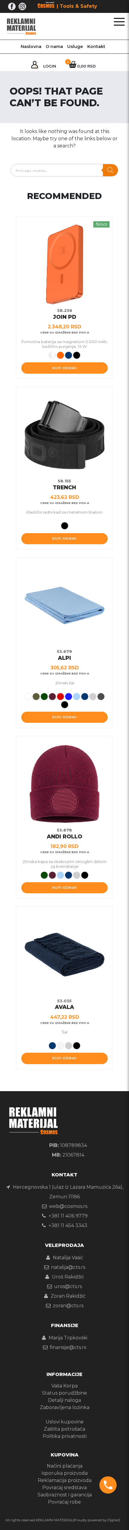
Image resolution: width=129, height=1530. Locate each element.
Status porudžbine (64, 1393)
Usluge (75, 46)
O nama (54, 46)
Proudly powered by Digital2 (97, 1520)
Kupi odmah (64, 368)
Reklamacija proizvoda (65, 1480)
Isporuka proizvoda (64, 1473)
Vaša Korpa (64, 1386)
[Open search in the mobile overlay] (64, 170)
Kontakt (96, 46)
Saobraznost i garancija (65, 1495)
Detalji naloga (64, 1400)
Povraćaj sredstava (64, 1487)
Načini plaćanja (64, 1466)
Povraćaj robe (64, 1502)
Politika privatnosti (65, 1436)
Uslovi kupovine (65, 1422)
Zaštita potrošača (64, 1429)
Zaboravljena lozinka (64, 1407)
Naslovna (31, 46)
